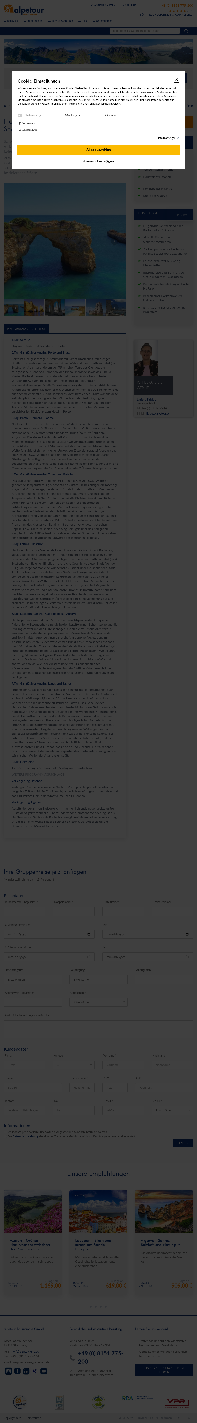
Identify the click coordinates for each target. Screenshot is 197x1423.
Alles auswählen (98, 150)
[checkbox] (20, 115)
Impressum (28, 123)
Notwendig (32, 115)
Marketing (72, 115)
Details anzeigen (166, 138)
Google (110, 115)
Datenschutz (29, 129)
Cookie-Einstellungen (39, 81)
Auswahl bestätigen (98, 161)
